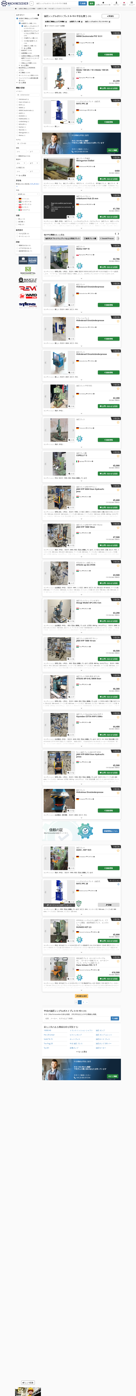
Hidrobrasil (24, 99)
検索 (83, 3)
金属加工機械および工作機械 (28, 19)
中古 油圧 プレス (76, 1043)
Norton (22, 127)
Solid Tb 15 (48, 1039)
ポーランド (26, 204)
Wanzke (22, 130)
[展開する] (81, 61)
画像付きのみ (24, 245)
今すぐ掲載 (112, 150)
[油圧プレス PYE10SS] (59, 396)
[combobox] (28, 194)
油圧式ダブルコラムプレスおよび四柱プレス (31, 33)
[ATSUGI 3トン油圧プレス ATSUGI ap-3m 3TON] (59, 573)
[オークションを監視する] (118, 884)
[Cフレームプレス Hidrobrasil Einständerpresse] (59, 329)
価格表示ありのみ (24, 156)
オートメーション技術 (28, 75)
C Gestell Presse (107, 238)
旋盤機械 (26, 53)
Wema (22, 135)
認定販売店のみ (25, 251)
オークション (24, 236)
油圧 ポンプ (100, 1030)
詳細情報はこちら (111, 831)
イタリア (25, 210)
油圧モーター (101, 1048)
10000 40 (47, 1030)
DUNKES (23, 116)
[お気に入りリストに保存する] (118, 37)
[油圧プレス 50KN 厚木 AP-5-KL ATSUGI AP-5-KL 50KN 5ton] (59, 687)
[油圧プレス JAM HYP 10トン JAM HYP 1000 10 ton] (59, 649)
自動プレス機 (30, 46)
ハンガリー (26, 201)
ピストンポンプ (76, 1035)
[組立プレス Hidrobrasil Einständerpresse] (59, 295)
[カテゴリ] (31, 3)
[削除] (66, 21)
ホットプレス (75, 1039)
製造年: (18, 159)
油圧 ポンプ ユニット (104, 1035)
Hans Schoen (24, 102)
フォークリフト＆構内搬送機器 (28, 79)
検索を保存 (82, 996)
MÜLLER (23, 124)
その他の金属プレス (30, 42)
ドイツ (25, 199)
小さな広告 (24, 233)
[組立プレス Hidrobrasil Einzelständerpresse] (59, 362)
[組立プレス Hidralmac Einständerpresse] (59, 800)
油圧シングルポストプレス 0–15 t (31, 27)
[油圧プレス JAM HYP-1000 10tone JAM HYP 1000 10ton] (59, 535)
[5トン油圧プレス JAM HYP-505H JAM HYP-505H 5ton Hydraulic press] (59, 763)
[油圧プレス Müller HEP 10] (59, 257)
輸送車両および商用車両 (27, 69)
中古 (21, 224)
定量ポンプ (74, 1048)
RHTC (22, 105)
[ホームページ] (16, 8)
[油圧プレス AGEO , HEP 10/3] (59, 858)
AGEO (22, 113)
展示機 (21, 222)
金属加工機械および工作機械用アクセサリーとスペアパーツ (30, 58)
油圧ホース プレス (103, 1039)
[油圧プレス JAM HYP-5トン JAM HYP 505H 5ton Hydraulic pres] (59, 497)
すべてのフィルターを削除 (55, 26)
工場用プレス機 (31, 38)
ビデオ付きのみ (25, 248)
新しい (21, 219)
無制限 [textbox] (21, 194)
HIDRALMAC (24, 119)
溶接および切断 (28, 63)
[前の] (45, 44)
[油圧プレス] (59, 430)
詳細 (109, 905)
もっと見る (82, 1051)
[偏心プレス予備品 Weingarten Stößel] (59, 169)
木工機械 (24, 72)
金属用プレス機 (28, 23)
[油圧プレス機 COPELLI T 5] (59, 464)
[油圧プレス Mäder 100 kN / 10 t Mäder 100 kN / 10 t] (59, 78)
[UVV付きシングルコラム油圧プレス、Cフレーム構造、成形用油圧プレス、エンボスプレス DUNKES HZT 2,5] (59, 931)
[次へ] (73, 44)
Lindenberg (24, 121)
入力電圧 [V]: (20, 168)
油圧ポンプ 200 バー (103, 1043)
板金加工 (26, 50)
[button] (132, 3)
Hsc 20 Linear (49, 1035)
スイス (24, 207)
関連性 (111, 16)
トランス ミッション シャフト (81, 1030)
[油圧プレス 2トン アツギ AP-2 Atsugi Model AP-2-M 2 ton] (59, 611)
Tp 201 (46, 1048)
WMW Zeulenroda (26, 110)
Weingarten (24, 133)
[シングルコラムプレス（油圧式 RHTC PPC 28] (59, 112)
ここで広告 (28, 1382)
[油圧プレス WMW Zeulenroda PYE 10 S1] (59, 44)
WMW (22, 108)
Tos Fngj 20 (48, 1043)
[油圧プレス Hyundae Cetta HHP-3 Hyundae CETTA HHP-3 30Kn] (59, 725)
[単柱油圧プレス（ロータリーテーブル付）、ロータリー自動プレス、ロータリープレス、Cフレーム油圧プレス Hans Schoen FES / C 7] (59, 969)
